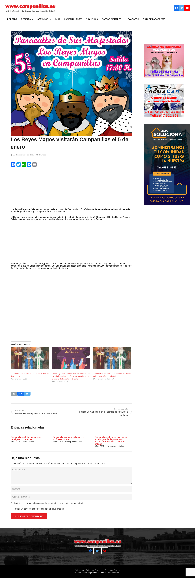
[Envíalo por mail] (14, 394)
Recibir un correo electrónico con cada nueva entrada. (39, 509)
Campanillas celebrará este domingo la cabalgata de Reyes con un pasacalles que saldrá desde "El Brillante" (112, 440)
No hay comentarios (73, 441)
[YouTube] (187, 8)
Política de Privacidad (94, 570)
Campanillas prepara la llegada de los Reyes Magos (69, 438)
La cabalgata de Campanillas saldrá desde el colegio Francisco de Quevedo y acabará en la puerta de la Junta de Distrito (71, 376)
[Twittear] (27, 394)
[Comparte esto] (20, 394)
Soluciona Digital (114, 573)
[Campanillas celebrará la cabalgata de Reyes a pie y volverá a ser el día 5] (112, 358)
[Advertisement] (71, 188)
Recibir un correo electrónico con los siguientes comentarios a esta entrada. (49, 503)
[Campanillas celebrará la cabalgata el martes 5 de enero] (30, 358)
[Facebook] (176, 8)
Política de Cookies (112, 570)
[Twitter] (181, 8)
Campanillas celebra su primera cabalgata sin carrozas (26, 438)
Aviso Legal (79, 570)
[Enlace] (30, 8)
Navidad (42, 155)
